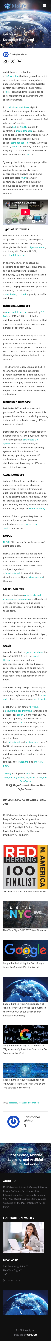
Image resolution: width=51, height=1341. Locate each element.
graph (20, 715)
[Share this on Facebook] (6, 61)
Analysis (8, 777)
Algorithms (19, 777)
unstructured (13, 573)
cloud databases (16, 255)
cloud (23, 294)
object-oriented (37, 247)
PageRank (23, 762)
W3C (29, 154)
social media (39, 699)
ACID (23, 178)
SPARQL (16, 146)
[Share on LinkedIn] (19, 61)
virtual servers (35, 577)
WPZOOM (32, 1335)
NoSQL (23, 127)
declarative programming (18, 711)
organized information (28, 1103)
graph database (24, 131)
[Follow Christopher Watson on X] (25, 1126)
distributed (10, 294)
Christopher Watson (19, 54)
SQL (14, 127)
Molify (7, 773)
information (12, 76)
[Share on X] (12, 61)
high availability (36, 508)
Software (30, 777)
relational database (18, 107)
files (8, 92)
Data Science (10, 34)
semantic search (19, 143)
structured (14, 742)
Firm (27, 773)
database (13, 1103)
